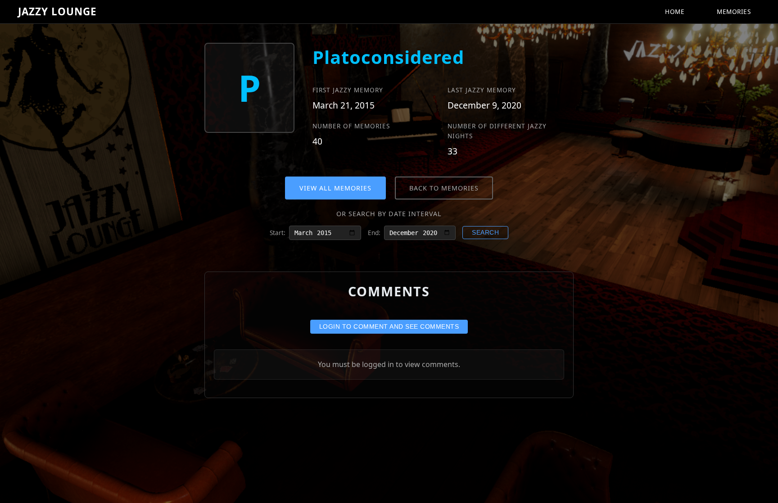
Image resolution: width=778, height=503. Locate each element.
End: (374, 232)
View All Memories (335, 188)
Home (674, 11)
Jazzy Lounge (57, 11)
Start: (277, 232)
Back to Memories (444, 188)
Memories (734, 11)
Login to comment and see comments (389, 326)
